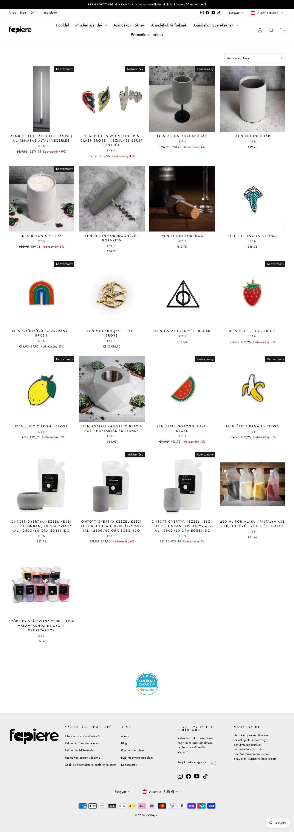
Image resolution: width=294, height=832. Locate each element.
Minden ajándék (89, 25)
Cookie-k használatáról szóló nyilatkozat (90, 765)
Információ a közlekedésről (82, 736)
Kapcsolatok (49, 12)
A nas (12, 12)
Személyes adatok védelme (82, 757)
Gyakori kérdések (132, 750)
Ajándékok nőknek (128, 25)
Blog (23, 12)
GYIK (34, 12)
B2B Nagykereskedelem (137, 757)
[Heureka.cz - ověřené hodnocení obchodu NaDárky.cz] (147, 684)
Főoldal (62, 25)
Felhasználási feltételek (80, 750)
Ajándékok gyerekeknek (214, 25)
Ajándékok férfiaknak (169, 25)
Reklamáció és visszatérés (82, 743)
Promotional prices (147, 34)
